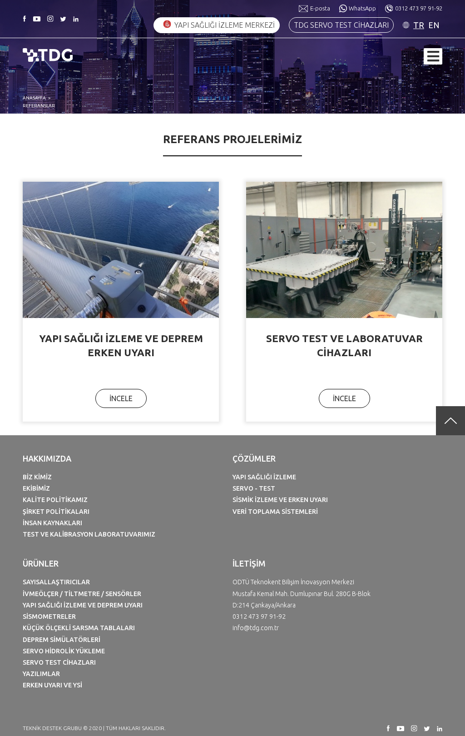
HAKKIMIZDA (47, 458)
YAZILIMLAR (41, 673)
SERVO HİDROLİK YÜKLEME (64, 651)
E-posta (320, 8)
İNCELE (121, 398)
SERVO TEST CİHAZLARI (59, 662)
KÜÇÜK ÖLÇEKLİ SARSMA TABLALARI (79, 628)
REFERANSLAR (39, 105)
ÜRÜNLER (41, 563)
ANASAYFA (34, 97)
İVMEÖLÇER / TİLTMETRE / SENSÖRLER (82, 593)
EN (434, 25)
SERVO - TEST (253, 488)
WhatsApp (362, 8)
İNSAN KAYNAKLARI (52, 523)
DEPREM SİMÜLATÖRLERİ (61, 639)
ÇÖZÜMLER (254, 458)
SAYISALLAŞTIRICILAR (56, 582)
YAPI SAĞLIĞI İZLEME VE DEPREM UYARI (83, 605)
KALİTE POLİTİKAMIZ (55, 499)
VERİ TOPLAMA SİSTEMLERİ (275, 511)
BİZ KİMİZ (37, 477)
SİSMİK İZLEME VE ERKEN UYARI (280, 499)
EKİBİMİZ (36, 488)
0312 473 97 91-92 (418, 8)
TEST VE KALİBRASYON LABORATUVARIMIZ (89, 534)
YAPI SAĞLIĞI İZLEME (264, 477)
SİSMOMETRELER (49, 616)
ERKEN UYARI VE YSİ (52, 685)
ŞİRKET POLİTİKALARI (56, 511)
